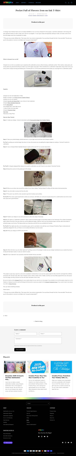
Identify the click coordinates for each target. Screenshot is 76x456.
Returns (51, 415)
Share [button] (6, 315)
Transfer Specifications (32, 411)
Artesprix (16, 453)
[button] (17, 2)
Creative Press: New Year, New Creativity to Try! (38, 377)
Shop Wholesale (7, 433)
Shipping (52, 413)
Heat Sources (6, 420)
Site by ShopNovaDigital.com (23, 453)
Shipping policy (53, 453)
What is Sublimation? (31, 424)
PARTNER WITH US (8, 430)
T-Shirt (46, 15)
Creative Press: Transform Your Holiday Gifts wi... (61, 377)
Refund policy (32, 453)
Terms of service (46, 453)
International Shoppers (8, 424)
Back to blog (38, 321)
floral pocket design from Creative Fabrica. (40, 120)
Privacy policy (39, 453)
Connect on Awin (7, 438)
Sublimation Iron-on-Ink (8, 411)
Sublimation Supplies (8, 415)
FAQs (28, 417)
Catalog (5, 422)
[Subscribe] (48, 403)
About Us (52, 417)
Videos (28, 422)
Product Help (53, 411)
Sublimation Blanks (7, 413)
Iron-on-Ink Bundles (7, 417)
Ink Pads (30, 15)
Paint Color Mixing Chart (32, 415)
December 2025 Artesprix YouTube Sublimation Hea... (14, 377)
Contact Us (52, 420)
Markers (34, 15)
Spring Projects (40, 15)
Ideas (28, 420)
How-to (28, 413)
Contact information (60, 453)
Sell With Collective (7, 435)
